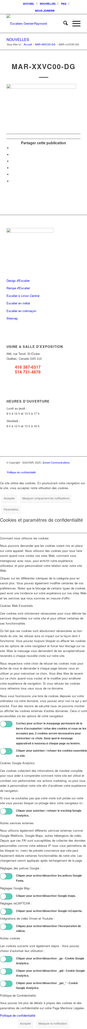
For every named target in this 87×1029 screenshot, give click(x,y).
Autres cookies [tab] (10, 938)
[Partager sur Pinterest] (12, 168)
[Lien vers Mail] (77, 467)
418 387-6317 (28, 367)
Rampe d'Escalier (18, 288)
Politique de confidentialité (17, 1015)
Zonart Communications (56, 462)
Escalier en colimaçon (21, 311)
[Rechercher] (63, 23)
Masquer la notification (53, 1023)
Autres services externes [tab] (17, 823)
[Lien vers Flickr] (63, 467)
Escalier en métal (18, 303)
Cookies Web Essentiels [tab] (16, 605)
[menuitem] (29, 3)
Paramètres (11, 509)
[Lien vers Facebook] (56, 467)
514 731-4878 (28, 372)
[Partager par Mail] (12, 181)
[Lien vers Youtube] (70, 467)
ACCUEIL (28, 3)
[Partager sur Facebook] (12, 148)
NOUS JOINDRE (45, 10)
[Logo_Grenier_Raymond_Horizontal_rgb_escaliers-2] (36, 23)
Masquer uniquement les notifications (45, 498)
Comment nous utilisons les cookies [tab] (24, 538)
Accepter (9, 498)
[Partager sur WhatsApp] (12, 161)
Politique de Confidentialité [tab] (18, 995)
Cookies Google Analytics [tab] (17, 763)
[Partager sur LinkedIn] (12, 174)
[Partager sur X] (12, 154)
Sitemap (12, 318)
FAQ (63, 3)
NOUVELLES (47, 3)
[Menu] (74, 23)
